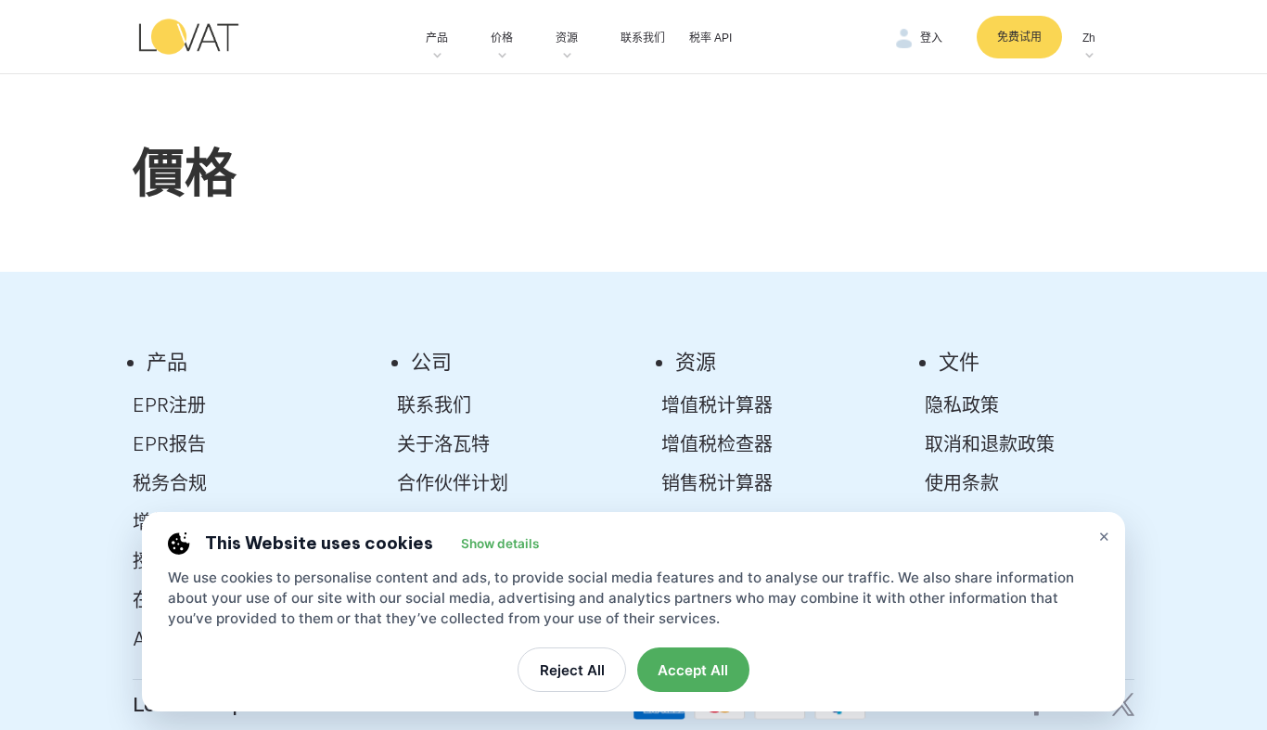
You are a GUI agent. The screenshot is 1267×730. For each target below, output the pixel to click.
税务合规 (170, 482)
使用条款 (962, 482)
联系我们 (643, 38)
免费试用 (1019, 37)
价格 (502, 38)
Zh (1088, 38)
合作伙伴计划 (452, 482)
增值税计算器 (717, 404)
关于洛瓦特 (443, 443)
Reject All (572, 670)
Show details (500, 543)
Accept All (693, 670)
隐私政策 (962, 404)
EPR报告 (169, 443)
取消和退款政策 (990, 443)
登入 (931, 38)
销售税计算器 (717, 482)
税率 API (710, 38)
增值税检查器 (717, 443)
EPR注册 (169, 404)
